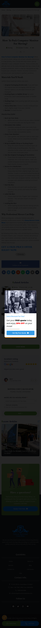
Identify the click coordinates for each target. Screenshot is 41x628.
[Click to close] (33, 292)
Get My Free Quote (19, 333)
